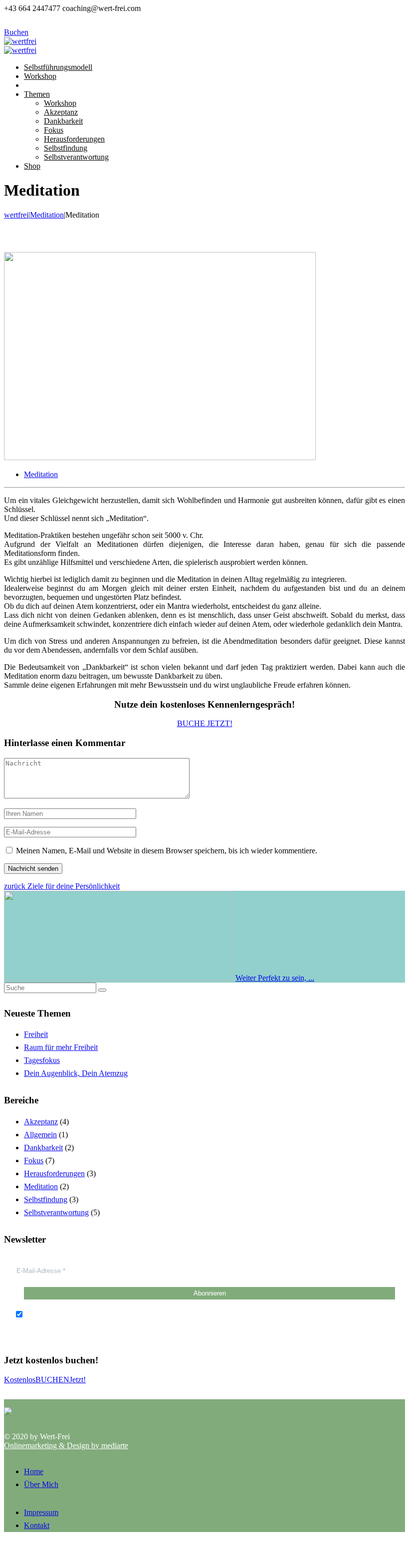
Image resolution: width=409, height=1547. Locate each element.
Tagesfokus (42, 1060)
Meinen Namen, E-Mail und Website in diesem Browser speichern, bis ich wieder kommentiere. (166, 850)
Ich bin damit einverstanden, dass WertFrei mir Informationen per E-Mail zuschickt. (156, 1314)
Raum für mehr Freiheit (61, 1047)
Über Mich (41, 1484)
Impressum (41, 1512)
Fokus (33, 1160)
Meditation (41, 474)
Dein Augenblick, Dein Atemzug (76, 1073)
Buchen (16, 32)
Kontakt (36, 1525)
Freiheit (36, 1034)
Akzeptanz (41, 1121)
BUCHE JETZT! (204, 723)
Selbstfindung (45, 1199)
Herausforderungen (54, 1173)
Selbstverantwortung (56, 1212)
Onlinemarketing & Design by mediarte (66, 1445)
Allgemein (40, 1134)
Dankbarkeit (43, 1147)
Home (33, 1471)
